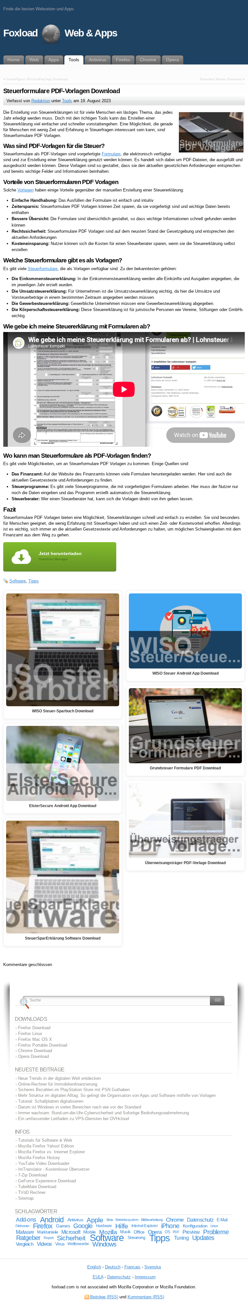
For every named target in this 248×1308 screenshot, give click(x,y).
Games (63, 1225)
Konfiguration (195, 1226)
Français (132, 1266)
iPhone (170, 1225)
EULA (98, 1276)
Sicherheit (71, 1238)
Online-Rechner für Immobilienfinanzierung (57, 1084)
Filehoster (23, 1226)
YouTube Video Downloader (43, 1163)
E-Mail (222, 1219)
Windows (104, 1244)
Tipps (33, 581)
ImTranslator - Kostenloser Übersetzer (53, 1169)
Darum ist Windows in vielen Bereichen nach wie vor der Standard (79, 1107)
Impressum (145, 1276)
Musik (125, 1232)
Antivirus (75, 1219)
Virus (60, 1243)
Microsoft (70, 1232)
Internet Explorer (144, 1226)
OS (167, 1232)
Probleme (216, 1231)
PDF (176, 1232)
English (94, 1266)
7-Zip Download (32, 1175)
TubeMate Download (37, 1186)
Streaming (136, 1237)
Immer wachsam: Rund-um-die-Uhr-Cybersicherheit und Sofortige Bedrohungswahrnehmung (103, 1112)
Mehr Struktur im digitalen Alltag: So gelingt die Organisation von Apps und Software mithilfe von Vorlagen (117, 1095)
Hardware (104, 1226)
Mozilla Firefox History (39, 1157)
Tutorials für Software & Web (45, 1140)
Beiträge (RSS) (104, 1296)
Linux (214, 1226)
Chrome (175, 1219)
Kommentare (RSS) (146, 1296)
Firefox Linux (30, 1033)
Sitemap (26, 1198)
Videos (44, 1244)
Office (139, 1232)
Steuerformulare (42, 268)
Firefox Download (34, 1027)
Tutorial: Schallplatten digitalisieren (50, 1101)
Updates (203, 1237)
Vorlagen (25, 190)
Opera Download (33, 1056)
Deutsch (112, 1266)
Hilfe (121, 1226)
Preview (191, 1232)
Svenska (152, 1266)
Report (48, 1238)
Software (17, 581)
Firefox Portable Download (42, 1045)
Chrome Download (35, 1050)
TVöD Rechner (32, 1192)
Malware (25, 1232)
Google (82, 1225)
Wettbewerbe (78, 1244)
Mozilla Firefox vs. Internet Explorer (51, 1151)
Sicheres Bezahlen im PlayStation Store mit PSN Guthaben (74, 1089)
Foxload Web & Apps (60, 33)
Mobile (89, 1232)
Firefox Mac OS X (35, 1039)
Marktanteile (47, 1232)
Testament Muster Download (221, 79)
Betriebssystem (127, 1220)
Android (52, 1219)
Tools (67, 100)
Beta (110, 1220)
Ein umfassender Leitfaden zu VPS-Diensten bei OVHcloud (73, 1118)
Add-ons (26, 1219)
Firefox (42, 1226)
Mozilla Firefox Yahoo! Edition (46, 1146)
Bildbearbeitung (152, 1220)
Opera (155, 1232)
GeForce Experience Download (47, 1180)
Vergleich (25, 1244)
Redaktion (40, 100)
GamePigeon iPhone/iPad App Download (37, 79)
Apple (95, 1220)
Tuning (181, 1238)
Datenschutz (200, 1220)
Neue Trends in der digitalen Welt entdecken (59, 1078)
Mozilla (108, 1232)
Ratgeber (28, 1237)
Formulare (111, 153)
